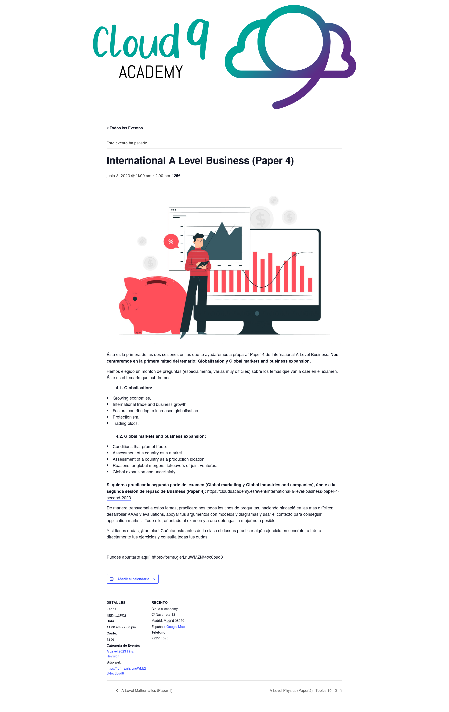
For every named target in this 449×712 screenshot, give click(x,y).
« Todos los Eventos (125, 127)
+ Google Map (174, 626)
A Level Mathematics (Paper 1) (146, 690)
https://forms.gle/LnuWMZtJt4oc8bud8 (187, 557)
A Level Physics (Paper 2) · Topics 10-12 (304, 690)
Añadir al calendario (133, 578)
